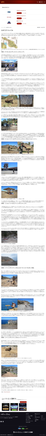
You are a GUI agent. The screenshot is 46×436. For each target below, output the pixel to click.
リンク (36, 418)
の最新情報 (36, 419)
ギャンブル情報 (28, 418)
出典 (13, 109)
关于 (35, 415)
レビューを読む (24, 18)
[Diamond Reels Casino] (14, 407)
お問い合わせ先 (37, 417)
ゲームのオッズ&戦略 (29, 415)
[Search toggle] (37, 2)
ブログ (42, 417)
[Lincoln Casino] (23, 407)
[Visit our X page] (3, 421)
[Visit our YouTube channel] (1, 421)
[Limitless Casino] (5, 407)
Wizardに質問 (28, 422)
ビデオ (42, 415)
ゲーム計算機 (28, 417)
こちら (19, 49)
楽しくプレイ (28, 419)
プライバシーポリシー (42, 434)
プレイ (19, 18)
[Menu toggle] (44, 2)
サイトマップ (43, 418)
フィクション (43, 419)
